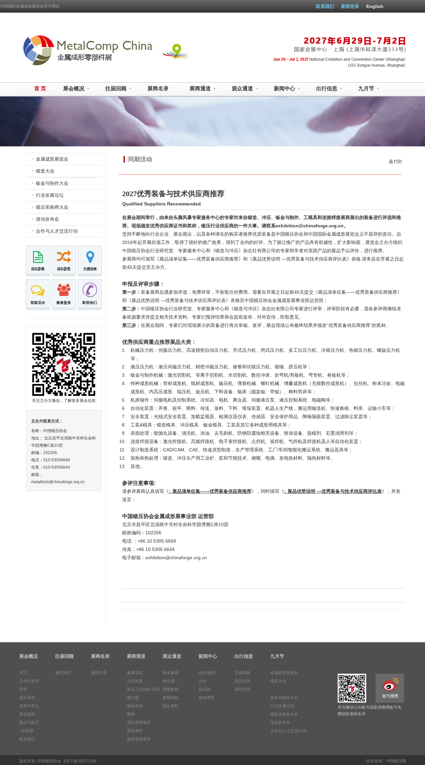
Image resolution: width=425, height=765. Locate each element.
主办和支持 (29, 681)
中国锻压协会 (49, 761)
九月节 (366, 88)
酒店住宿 (242, 681)
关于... (24, 672)
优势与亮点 (29, 706)
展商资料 (135, 730)
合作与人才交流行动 (57, 231)
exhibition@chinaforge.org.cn (176, 557)
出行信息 (326, 88)
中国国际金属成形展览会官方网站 (30, 6)
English (374, 6)
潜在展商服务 (139, 722)
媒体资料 (206, 697)
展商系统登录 (139, 739)
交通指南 (242, 672)
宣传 (23, 689)
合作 (203, 681)
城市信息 (242, 689)
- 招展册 (26, 730)
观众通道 (242, 88)
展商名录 (158, 88)
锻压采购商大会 (52, 207)
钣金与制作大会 (52, 183)
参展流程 (135, 672)
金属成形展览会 (52, 159)
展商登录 (350, 6)
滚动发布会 (47, 219)
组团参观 (171, 689)
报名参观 (171, 672)
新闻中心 (284, 88)
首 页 (40, 88)
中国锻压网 (396, 761)
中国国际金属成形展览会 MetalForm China (86, 50)
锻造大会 (45, 171)
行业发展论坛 (50, 195)
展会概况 (73, 88)
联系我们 (325, 6)
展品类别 (27, 697)
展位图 (133, 697)
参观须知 (171, 697)
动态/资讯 (207, 672)
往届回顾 (116, 88)
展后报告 (27, 714)
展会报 (205, 689)
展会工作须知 (139, 689)
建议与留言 (29, 722)
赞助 (131, 714)
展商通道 (200, 88)
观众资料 (171, 706)
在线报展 (135, 681)
